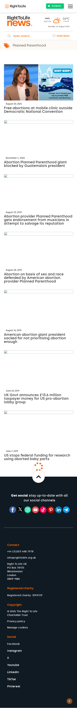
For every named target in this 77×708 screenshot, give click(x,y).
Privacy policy (16, 621)
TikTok (11, 679)
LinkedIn (13, 672)
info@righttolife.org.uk (21, 557)
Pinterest (13, 686)
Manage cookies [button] (17, 627)
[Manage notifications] (69, 701)
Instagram (14, 650)
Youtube (13, 665)
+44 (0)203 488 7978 (20, 551)
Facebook (13, 643)
